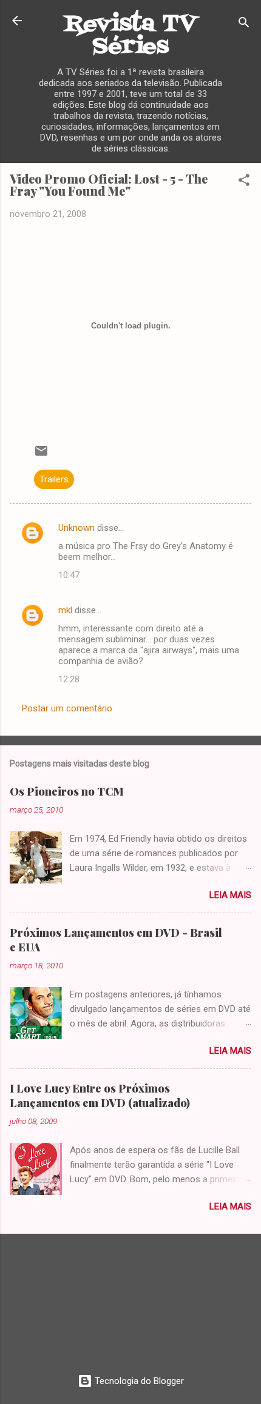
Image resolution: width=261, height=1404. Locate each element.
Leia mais (230, 895)
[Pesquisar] (244, 24)
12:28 (69, 679)
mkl (65, 610)
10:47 (69, 575)
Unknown (76, 527)
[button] (244, 182)
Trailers (54, 479)
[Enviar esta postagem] (41, 455)
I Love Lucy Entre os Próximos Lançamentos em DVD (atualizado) (100, 1095)
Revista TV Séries (130, 35)
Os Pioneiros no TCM (67, 791)
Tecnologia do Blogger (138, 1381)
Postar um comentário (67, 708)
